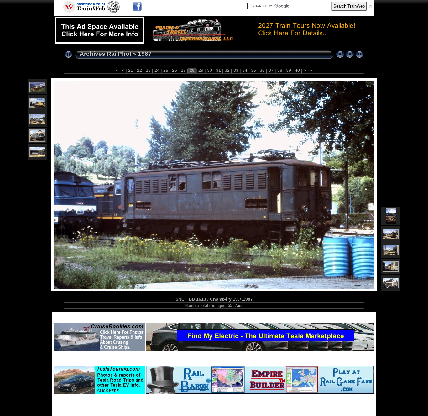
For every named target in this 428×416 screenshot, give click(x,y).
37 (271, 70)
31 (218, 70)
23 (148, 70)
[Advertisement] (214, 316)
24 (157, 70)
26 (174, 70)
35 (253, 70)
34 (244, 70)
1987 (145, 53)
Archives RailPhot (105, 53)
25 (166, 70)
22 (139, 70)
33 (236, 70)
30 (209, 70)
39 (288, 70)
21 (130, 70)
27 (183, 70)
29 (201, 70)
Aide (239, 305)
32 (227, 70)
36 (262, 70)
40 (297, 70)
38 (280, 70)
